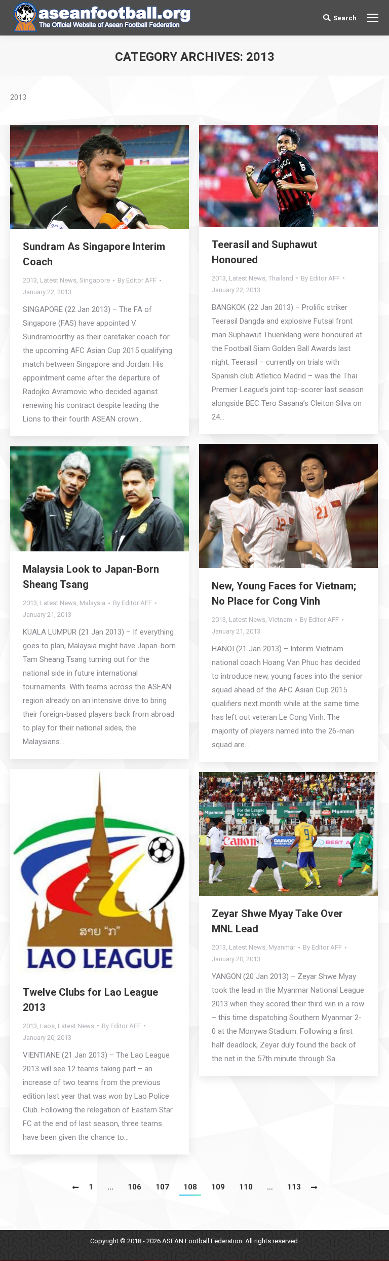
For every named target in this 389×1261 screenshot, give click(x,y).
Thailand (280, 278)
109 (218, 1187)
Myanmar (281, 947)
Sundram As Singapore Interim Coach (94, 254)
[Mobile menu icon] (373, 18)
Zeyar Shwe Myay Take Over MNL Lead (277, 921)
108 (190, 1187)
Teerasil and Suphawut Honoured (264, 252)
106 (134, 1187)
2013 (30, 280)
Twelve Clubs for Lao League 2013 (90, 999)
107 (162, 1187)
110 (246, 1187)
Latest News (58, 280)
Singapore (95, 280)
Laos (47, 1026)
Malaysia (92, 603)
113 (294, 1187)
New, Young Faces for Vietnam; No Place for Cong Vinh (284, 593)
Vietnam (280, 619)
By (137, 280)
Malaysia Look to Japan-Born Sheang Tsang (91, 576)
